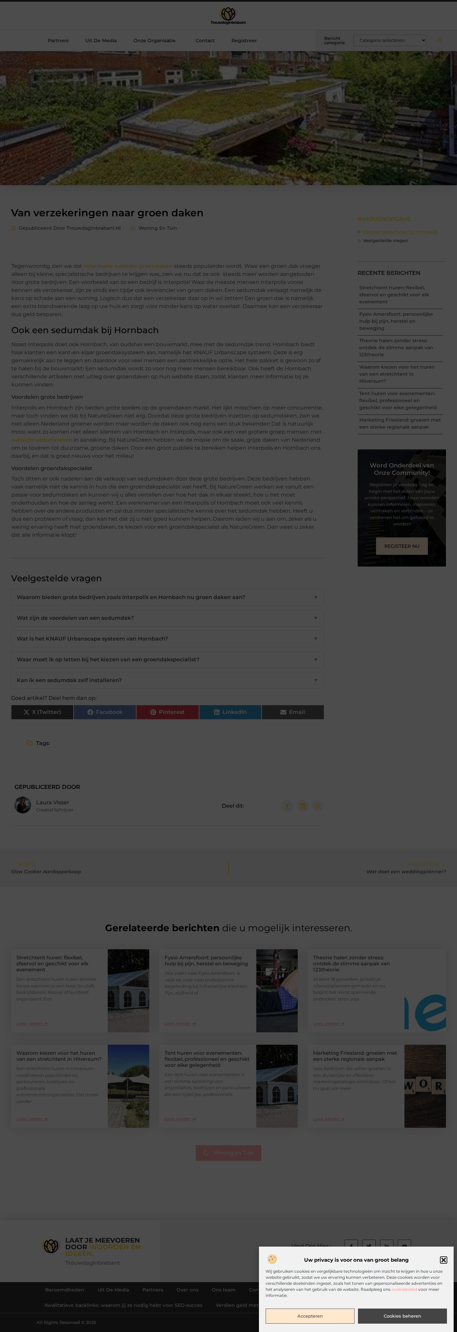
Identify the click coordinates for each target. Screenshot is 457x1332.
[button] (443, 1260)
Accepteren (310, 1316)
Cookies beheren (402, 1316)
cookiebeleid (404, 1289)
